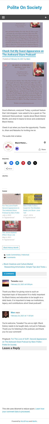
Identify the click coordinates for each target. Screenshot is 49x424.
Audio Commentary (13, 255)
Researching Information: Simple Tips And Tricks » (25, 267)
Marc (28, 59)
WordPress (25, 421)
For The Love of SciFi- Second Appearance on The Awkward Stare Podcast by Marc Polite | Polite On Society (24, 342)
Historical (25, 255)
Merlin (34, 421)
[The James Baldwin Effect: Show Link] (11, 226)
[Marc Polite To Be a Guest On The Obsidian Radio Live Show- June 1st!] (32, 199)
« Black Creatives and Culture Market (17, 264)
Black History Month (10, 248)
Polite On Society (24, 7)
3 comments (10, 257)
